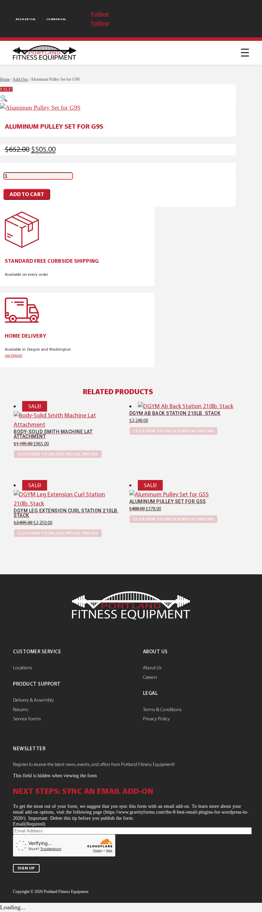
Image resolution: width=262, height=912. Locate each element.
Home (5, 79)
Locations (22, 668)
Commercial (56, 19)
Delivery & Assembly (33, 700)
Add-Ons (20, 79)
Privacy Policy (156, 719)
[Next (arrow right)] (250, 456)
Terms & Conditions (162, 709)
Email (29, 824)
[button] (4, 98)
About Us (152, 668)
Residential (26, 19)
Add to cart (27, 194)
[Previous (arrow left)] (12, 456)
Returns (20, 709)
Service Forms (27, 719)
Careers (150, 677)
